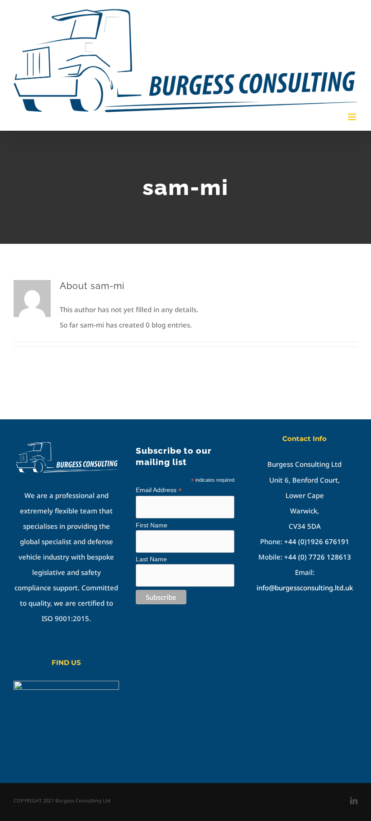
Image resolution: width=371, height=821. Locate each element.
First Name (151, 525)
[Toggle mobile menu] (352, 117)
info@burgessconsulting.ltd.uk (305, 587)
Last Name (151, 559)
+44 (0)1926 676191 (316, 541)
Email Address (159, 490)
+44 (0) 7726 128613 (317, 556)
